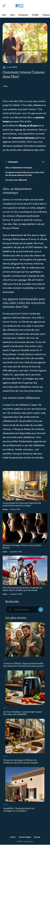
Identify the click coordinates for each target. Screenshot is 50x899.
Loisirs (5, 551)
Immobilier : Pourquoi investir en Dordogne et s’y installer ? (18, 809)
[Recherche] (45, 6)
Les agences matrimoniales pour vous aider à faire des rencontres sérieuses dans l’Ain (24, 173)
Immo (5, 804)
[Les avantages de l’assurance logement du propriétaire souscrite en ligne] (25, 485)
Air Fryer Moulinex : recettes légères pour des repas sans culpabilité (22, 713)
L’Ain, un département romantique (18, 167)
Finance (5, 509)
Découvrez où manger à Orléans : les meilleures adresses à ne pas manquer (20, 761)
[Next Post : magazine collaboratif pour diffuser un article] (19, 6)
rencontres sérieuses (23, 137)
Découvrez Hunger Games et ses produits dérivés (22, 546)
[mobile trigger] (5, 6)
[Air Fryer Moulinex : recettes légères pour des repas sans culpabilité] (25, 687)
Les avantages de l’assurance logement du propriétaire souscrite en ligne (22, 504)
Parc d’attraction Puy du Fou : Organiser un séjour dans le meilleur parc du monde (22, 589)
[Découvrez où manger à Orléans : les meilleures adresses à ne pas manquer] (25, 736)
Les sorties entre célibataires (16, 180)
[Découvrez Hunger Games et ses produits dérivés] (25, 528)
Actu (5, 86)
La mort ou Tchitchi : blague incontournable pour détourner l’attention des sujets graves (23, 664)
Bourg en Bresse (28, 125)
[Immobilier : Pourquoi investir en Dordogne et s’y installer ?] (25, 784)
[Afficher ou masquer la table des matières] (31, 162)
